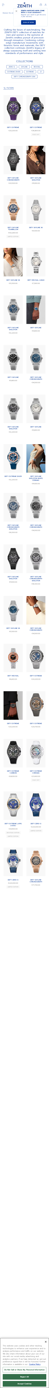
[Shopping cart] (40, 4)
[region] (24, 1363)
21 (41, 71)
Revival (37, 67)
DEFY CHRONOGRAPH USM (24, 76)
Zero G (12, 67)
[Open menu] (3, 5)
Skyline (24, 67)
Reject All (24, 1377)
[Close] (46, 1342)
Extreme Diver (13, 71)
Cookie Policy (35, 1364)
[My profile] (45, 4)
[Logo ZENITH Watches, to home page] (24, 4)
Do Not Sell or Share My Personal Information (24, 1369)
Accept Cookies (24, 1383)
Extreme (30, 71)
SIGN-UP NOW (28, 22)
